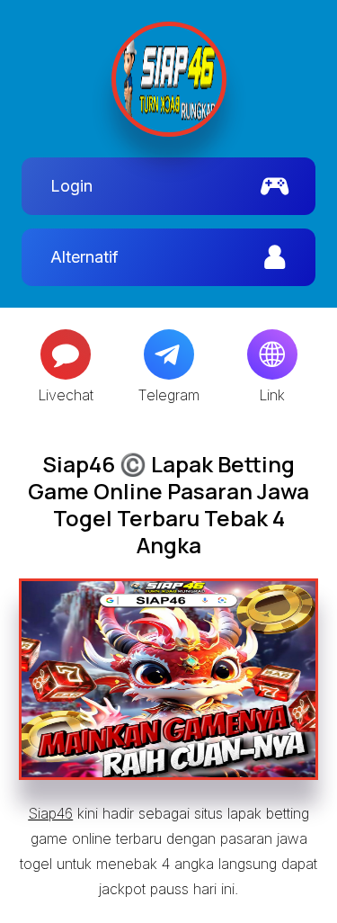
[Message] (65, 354)
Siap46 (50, 813)
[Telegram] (169, 354)
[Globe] (272, 354)
